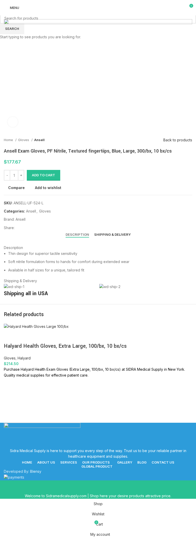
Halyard (24, 358)
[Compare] (10, 336)
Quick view (10, 410)
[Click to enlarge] (13, 122)
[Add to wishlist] (10, 384)
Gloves (10, 358)
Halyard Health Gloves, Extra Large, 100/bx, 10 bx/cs (65, 346)
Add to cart (43, 175)
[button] (10, 397)
